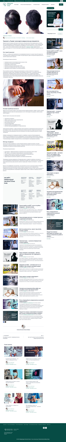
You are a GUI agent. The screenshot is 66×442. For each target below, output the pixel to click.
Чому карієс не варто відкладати (28, 276)
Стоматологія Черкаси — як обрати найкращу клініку (12, 359)
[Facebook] (60, 1)
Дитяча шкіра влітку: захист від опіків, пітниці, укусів (30, 229)
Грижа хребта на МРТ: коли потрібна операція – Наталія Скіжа (29, 206)
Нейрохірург (5, 35)
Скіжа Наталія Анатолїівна (11, 37)
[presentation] (10, 209)
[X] (5, 322)
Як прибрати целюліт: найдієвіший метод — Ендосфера (11, 337)
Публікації (10, 35)
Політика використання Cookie (33, 424)
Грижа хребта (25, 208)
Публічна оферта (26, 424)
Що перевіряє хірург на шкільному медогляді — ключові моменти (33, 406)
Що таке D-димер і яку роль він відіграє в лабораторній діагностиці (36, 337)
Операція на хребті (26, 243)
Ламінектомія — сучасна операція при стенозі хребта (30, 241)
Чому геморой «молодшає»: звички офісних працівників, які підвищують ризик (30, 254)
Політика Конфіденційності (19, 424)
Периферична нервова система (28, 314)
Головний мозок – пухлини (31, 191)
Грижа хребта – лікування (39, 178)
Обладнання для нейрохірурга (28, 302)
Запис (61, 4)
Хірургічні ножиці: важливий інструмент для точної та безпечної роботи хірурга (31, 312)
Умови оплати (48, 424)
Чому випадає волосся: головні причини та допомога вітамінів (31, 218)
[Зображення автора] (4, 38)
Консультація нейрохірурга (23, 178)
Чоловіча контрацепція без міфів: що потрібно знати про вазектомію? (30, 289)
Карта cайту (5, 424)
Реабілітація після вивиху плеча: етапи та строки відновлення (33, 359)
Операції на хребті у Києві (31, 178)
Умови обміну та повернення (42, 424)
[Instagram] (62, 1)
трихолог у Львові (29, 46)
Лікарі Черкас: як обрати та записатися (12, 406)
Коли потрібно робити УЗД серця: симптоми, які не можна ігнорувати (33, 382)
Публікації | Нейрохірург (38, 190)
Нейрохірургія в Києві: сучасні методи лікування (13, 382)
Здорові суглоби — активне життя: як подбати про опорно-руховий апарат (30, 265)
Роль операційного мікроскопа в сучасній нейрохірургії (31, 300)
